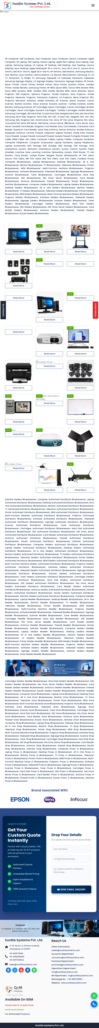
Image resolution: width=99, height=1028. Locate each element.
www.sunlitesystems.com (74, 982)
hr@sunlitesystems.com (80, 975)
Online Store (95, 310)
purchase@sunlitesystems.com (67, 964)
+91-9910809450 (16, 956)
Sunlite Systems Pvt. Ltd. (24, 940)
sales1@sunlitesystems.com (65, 950)
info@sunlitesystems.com (64, 972)
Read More (18, 251)
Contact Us (3, 310)
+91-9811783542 (16, 960)
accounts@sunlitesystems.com (68, 957)
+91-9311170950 (16, 953)
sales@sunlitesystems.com (23, 964)
